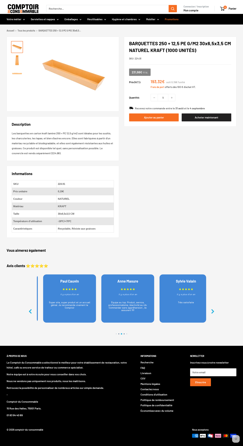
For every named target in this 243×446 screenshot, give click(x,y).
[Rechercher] (173, 8)
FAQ (143, 367)
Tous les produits (26, 30)
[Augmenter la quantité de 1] (171, 97)
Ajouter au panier (154, 117)
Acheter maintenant (206, 117)
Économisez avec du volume (157, 410)
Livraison (146, 373)
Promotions (172, 19)
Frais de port (157, 87)
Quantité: (134, 97)
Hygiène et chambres (124, 19)
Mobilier (150, 19)
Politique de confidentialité (156, 405)
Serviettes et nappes (43, 19)
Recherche (147, 362)
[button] (213, 311)
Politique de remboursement (157, 399)
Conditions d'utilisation (154, 394)
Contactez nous (150, 389)
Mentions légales (150, 383)
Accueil (10, 30)
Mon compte (190, 10)
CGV (143, 378)
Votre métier (14, 19)
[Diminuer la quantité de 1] (154, 97)
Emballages (71, 19)
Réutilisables (94, 19)
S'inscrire (200, 382)
